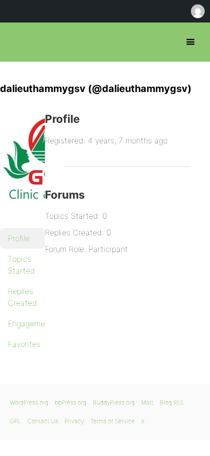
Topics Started (21, 264)
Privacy (74, 421)
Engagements (26, 323)
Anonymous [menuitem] (197, 11)
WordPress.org (29, 402)
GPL (15, 421)
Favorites (24, 344)
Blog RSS (172, 402)
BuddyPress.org (114, 402)
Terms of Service (112, 421)
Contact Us (42, 421)
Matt (147, 402)
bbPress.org (16, 42)
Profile (19, 238)
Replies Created (22, 297)
